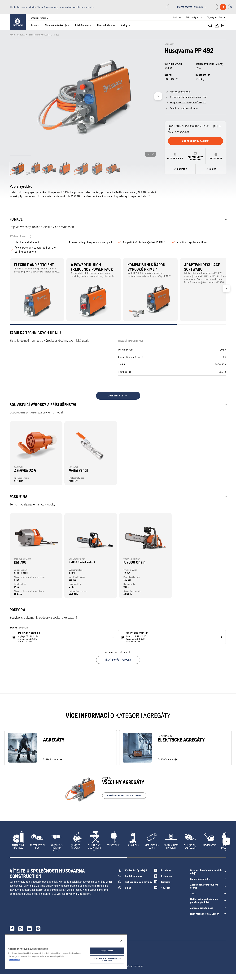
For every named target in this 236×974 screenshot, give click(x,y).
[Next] (158, 96)
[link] (17, 22)
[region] (66, 951)
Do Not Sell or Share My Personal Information (107, 959)
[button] (118, 660)
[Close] (121, 940)
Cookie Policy (14, 959)
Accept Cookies (107, 950)
